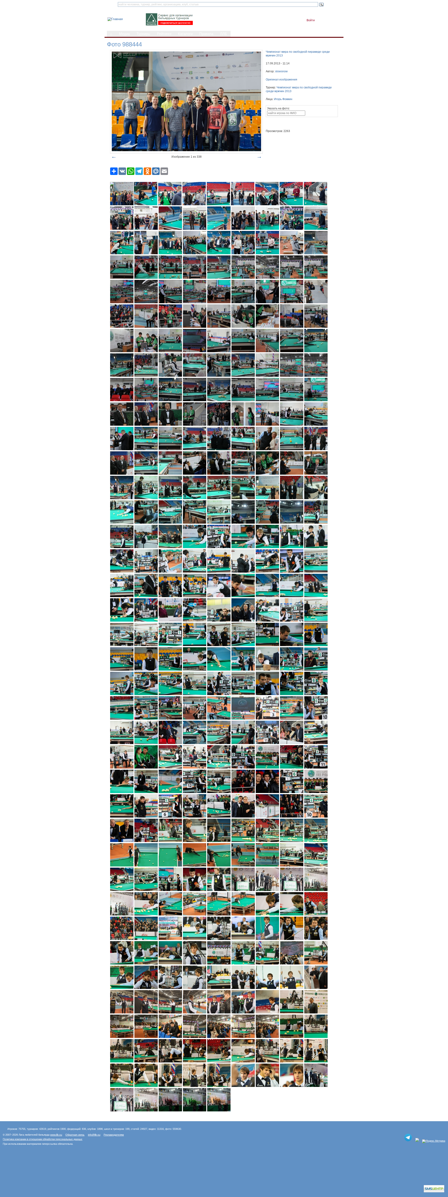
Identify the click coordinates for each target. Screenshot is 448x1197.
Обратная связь (74, 1134)
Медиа (124, 34)
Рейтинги (164, 34)
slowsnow (281, 71)
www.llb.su (56, 1134)
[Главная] (115, 19)
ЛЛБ (223, 34)
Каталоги (185, 34)
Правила (206, 34)
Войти (311, 20)
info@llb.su (94, 1134)
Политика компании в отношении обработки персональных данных (42, 1139)
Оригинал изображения (281, 79)
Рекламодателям (114, 1134)
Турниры (143, 34)
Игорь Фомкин (283, 99)
